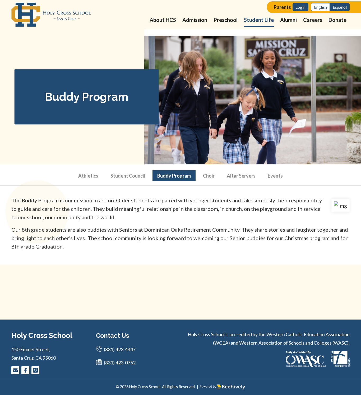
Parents (282, 7)
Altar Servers (241, 176)
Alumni (288, 20)
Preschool (226, 20)
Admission (194, 20)
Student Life (259, 20)
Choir (209, 176)
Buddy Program (174, 176)
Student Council (127, 176)
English (320, 7)
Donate (337, 20)
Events (275, 176)
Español (340, 7)
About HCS (163, 20)
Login (300, 7)
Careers (312, 20)
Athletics (88, 176)
